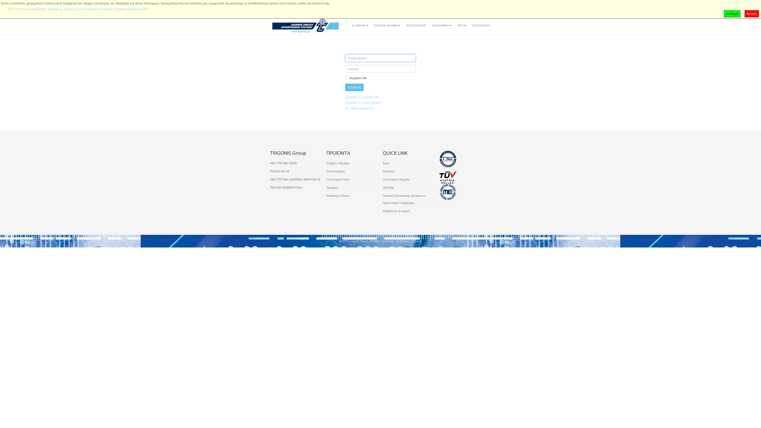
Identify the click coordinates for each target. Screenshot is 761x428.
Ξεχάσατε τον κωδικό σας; (362, 97)
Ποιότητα (389, 171)
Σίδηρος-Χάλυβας (386, 25)
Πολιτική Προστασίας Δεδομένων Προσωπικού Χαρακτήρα (404, 199)
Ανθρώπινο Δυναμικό (396, 211)
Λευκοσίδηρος (416, 25)
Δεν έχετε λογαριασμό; (359, 108)
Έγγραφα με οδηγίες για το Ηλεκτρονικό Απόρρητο (80, 9)
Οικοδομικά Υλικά (337, 179)
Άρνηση (752, 13)
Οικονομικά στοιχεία (396, 179)
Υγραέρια (332, 187)
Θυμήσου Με (358, 78)
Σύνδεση (354, 87)
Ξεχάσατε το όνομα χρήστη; (363, 102)
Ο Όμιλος (359, 25)
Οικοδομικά (440, 25)
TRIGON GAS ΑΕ (280, 171)
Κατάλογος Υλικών (338, 196)
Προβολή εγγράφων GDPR (131, 9)
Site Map (388, 187)
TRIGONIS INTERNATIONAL (286, 187)
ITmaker (417, 241)
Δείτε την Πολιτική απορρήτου (26, 9)
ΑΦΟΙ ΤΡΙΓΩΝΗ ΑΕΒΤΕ (283, 163)
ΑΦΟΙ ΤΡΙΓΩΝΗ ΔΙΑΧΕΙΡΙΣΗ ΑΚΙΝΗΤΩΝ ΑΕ (295, 179)
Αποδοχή (732, 13)
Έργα (460, 25)
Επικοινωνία (480, 25)
